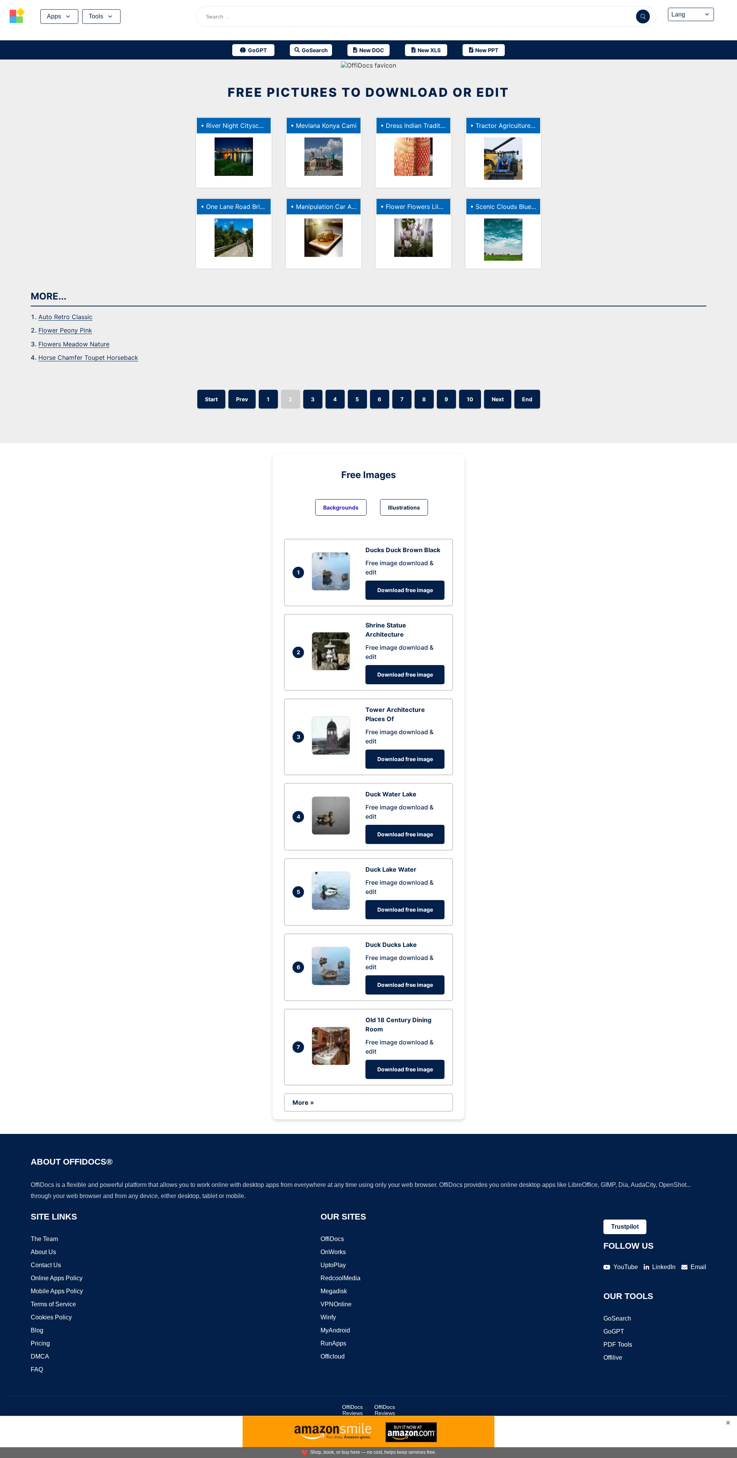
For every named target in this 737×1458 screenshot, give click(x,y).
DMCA (40, 1356)
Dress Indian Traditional (420, 125)
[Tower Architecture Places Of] (333, 752)
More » (303, 1102)
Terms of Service (53, 1304)
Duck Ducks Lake (391, 944)
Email (698, 1267)
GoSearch (617, 1318)
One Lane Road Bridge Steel (247, 206)
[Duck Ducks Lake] (333, 983)
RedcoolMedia (340, 1278)
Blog (37, 1330)
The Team (44, 1239)
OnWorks (333, 1252)
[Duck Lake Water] (333, 908)
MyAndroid (335, 1330)
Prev (242, 399)
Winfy (328, 1317)
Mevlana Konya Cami (326, 125)
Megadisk (334, 1291)
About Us (43, 1252)
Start (211, 399)
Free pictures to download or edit (368, 92)
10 (470, 399)
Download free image (405, 590)
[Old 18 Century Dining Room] (333, 1063)
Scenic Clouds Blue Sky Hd (515, 206)
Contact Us (46, 1265)
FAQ (37, 1369)
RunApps (333, 1343)
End (527, 399)
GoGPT (613, 1331)
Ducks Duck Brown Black (402, 550)
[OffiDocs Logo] (17, 16)
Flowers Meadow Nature (73, 344)
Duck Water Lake (390, 794)
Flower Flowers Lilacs (417, 206)
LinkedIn (664, 1267)
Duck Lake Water (390, 869)
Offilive (612, 1357)
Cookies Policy (51, 1317)
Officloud (333, 1356)
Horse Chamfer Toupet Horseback (88, 357)
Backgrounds (341, 507)
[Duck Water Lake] (333, 832)
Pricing (40, 1343)
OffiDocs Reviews (352, 1410)
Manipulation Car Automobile (338, 206)
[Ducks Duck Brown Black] (333, 588)
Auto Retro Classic (65, 317)
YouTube (625, 1267)
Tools (96, 16)
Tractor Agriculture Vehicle (514, 125)
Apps (54, 16)
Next (498, 399)
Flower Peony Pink (65, 330)
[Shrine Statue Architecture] (333, 668)
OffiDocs (332, 1239)
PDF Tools (617, 1344)
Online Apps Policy (57, 1278)
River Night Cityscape (237, 125)
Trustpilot (625, 1226)
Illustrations (404, 507)
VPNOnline (336, 1304)
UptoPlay (333, 1265)
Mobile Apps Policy (57, 1291)
